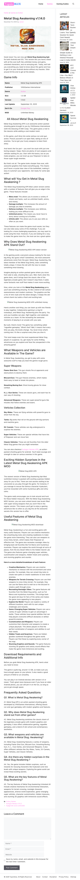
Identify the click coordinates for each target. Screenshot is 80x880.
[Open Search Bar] (73, 4)
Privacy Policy (63, 877)
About (38, 877)
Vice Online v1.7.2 (72, 88)
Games (50, 4)
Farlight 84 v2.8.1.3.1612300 (15, 806)
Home (40, 4)
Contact (45, 877)
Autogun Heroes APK (30, 449)
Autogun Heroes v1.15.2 (14, 803)
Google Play (25, 108)
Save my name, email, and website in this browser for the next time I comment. (27, 860)
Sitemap (73, 877)
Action (20, 13)
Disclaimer (53, 877)
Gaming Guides (62, 4)
